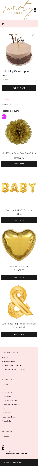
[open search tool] (35, 23)
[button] (33, 35)
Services (5, 357)
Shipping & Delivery (8, 361)
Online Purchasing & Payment (12, 365)
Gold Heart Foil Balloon (19, 266)
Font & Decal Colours (9, 401)
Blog (3, 389)
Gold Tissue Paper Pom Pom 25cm (19, 153)
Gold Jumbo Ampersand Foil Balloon (19, 323)
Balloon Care (6, 397)
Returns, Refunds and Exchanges (13, 369)
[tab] (6, 99)
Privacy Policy (7, 421)
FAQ (3, 409)
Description (6, 99)
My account (6, 436)
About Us (5, 384)
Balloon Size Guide (8, 393)
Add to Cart (19, 164)
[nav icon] (35, 10)
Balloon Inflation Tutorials (11, 405)
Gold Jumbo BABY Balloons (19, 210)
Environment (6, 413)
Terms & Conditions (8, 417)
